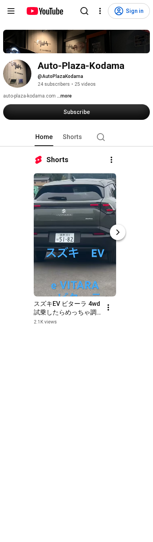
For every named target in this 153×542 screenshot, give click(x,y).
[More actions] (111, 160)
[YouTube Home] (44, 11)
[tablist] (76, 137)
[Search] (84, 11)
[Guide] (11, 11)
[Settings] (100, 11)
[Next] (118, 232)
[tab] (44, 137)
